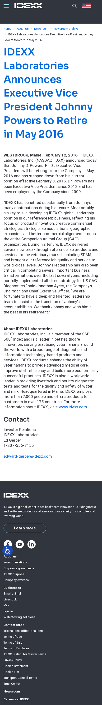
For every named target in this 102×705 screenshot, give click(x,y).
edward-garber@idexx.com (28, 456)
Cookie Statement (16, 666)
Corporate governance (19, 568)
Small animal (12, 593)
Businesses (12, 588)
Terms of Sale (13, 642)
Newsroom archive (66, 28)
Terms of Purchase (16, 648)
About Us (23, 28)
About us (10, 556)
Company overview (16, 580)
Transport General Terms (20, 678)
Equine (8, 611)
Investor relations (15, 562)
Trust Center (12, 683)
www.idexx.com (73, 407)
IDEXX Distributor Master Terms (25, 654)
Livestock (10, 599)
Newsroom (41, 28)
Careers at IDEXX (16, 699)
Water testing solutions (19, 617)
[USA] (87, 6)
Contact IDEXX (14, 625)
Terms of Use (13, 636)
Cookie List (11, 672)
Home (7, 28)
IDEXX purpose (14, 574)
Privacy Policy (13, 660)
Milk (6, 605)
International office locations (23, 631)
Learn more (25, 528)
